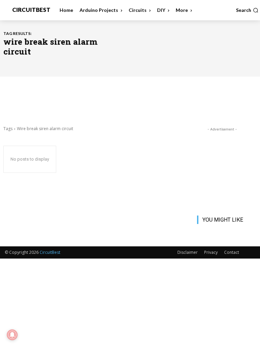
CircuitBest (50, 252)
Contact (231, 252)
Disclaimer (187, 252)
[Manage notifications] (12, 334)
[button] (247, 10)
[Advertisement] (130, 100)
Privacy (211, 252)
